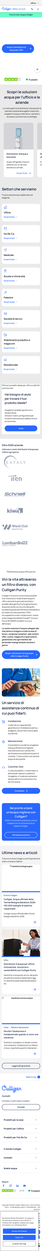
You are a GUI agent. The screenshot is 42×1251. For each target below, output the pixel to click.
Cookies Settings (19, 1244)
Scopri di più (9, 217)
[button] (33, 1077)
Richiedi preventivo (21, 835)
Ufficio (33, 3)
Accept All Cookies (19, 1231)
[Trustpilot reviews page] (34, 1190)
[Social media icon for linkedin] (17, 1185)
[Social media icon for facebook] (3, 1185)
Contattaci (19, 791)
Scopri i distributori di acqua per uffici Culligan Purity (19, 654)
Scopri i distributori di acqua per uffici (16, 48)
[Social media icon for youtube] (24, 1185)
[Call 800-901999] (32, 9)
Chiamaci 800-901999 (37, 48)
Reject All (19, 1237)
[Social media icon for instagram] (10, 1185)
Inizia (21, 428)
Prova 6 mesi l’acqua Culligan (21, 15)
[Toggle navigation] (38, 9)
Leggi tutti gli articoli (21, 1066)
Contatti (21, 1107)
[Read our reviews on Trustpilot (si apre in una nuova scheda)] (31, 79)
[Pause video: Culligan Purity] (37, 69)
